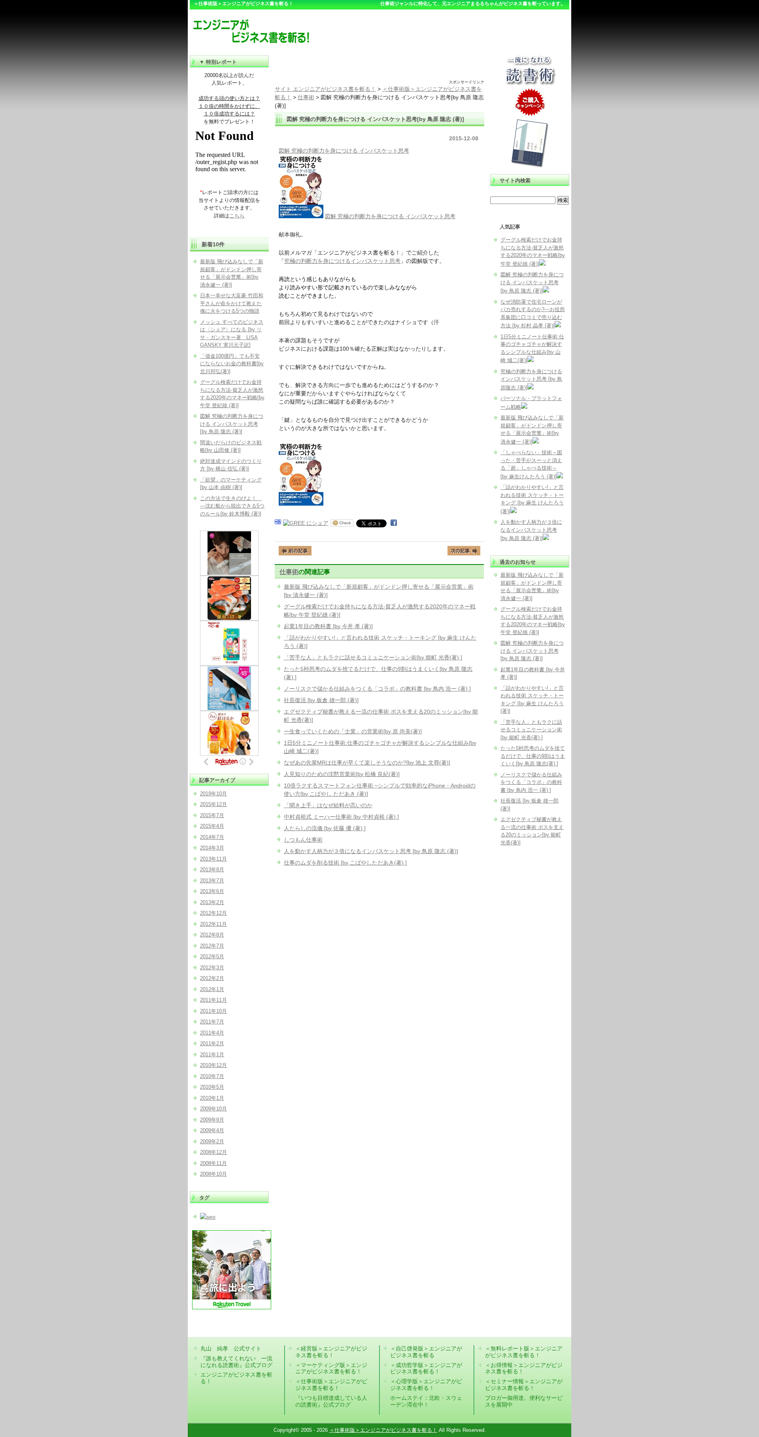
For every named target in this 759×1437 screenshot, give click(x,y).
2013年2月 (212, 902)
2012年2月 (212, 978)
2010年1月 (212, 1098)
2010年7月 (212, 1076)
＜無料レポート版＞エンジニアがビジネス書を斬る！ (524, 1351)
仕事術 (288, 571)
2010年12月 (213, 1065)
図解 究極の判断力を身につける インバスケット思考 (344, 150)
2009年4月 (212, 1130)
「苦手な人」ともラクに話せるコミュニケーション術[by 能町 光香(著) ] (373, 657)
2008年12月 (213, 1152)
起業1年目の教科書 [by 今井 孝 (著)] (328, 626)
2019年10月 (213, 794)
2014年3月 (212, 848)
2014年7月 (212, 837)
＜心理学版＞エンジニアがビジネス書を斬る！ (426, 1384)
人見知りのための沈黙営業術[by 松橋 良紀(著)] (342, 774)
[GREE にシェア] (306, 523)
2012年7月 (212, 946)
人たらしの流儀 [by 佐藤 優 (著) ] (325, 828)
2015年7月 (212, 815)
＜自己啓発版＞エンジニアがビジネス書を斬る (426, 1351)
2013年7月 (212, 881)
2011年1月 (212, 1054)
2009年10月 (213, 1109)
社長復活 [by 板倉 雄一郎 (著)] (321, 700)
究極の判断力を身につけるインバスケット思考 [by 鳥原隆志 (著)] (531, 379)
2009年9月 (212, 1120)
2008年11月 (213, 1163)
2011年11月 (213, 1000)
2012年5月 (212, 956)
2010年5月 (212, 1087)
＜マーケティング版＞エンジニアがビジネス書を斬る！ (331, 1368)
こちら (237, 216)
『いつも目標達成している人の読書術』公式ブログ (331, 1401)
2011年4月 (212, 1033)
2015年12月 (213, 804)
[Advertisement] (379, 67)
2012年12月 (213, 913)
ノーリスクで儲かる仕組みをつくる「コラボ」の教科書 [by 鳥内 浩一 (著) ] (377, 688)
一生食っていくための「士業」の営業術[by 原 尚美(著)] (353, 731)
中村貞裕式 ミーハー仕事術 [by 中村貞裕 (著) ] (341, 817)
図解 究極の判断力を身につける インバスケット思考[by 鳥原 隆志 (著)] (532, 283)
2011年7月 (212, 1022)
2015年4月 (212, 826)
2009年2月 (212, 1141)
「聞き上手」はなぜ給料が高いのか (328, 805)
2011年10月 (213, 1011)
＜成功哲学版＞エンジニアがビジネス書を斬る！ (426, 1368)
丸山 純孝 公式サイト (230, 1348)
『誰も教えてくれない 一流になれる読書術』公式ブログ (236, 1361)
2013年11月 (213, 859)
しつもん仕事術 (303, 840)
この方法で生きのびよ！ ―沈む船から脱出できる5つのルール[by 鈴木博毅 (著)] (232, 506)
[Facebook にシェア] (394, 523)
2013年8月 (212, 869)
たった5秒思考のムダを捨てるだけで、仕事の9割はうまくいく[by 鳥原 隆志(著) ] (532, 756)
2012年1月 (212, 989)
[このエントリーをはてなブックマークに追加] (278, 523)
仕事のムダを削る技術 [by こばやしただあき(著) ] (345, 862)
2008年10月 (213, 1174)
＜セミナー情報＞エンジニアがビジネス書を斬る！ (524, 1384)
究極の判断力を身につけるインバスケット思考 (342, 261)
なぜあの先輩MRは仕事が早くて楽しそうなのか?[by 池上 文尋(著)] (367, 762)
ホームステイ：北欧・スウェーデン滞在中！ (426, 1401)
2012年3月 (212, 968)
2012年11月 (213, 924)
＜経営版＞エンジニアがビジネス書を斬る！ (331, 1351)
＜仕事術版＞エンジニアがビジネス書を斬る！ (331, 1384)
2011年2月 (212, 1043)
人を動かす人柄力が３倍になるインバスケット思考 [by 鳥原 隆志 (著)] (371, 851)
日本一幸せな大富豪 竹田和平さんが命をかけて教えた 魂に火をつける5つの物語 (231, 303)
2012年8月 (212, 935)
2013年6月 (212, 891)
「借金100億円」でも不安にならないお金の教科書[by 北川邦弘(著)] (232, 363)
